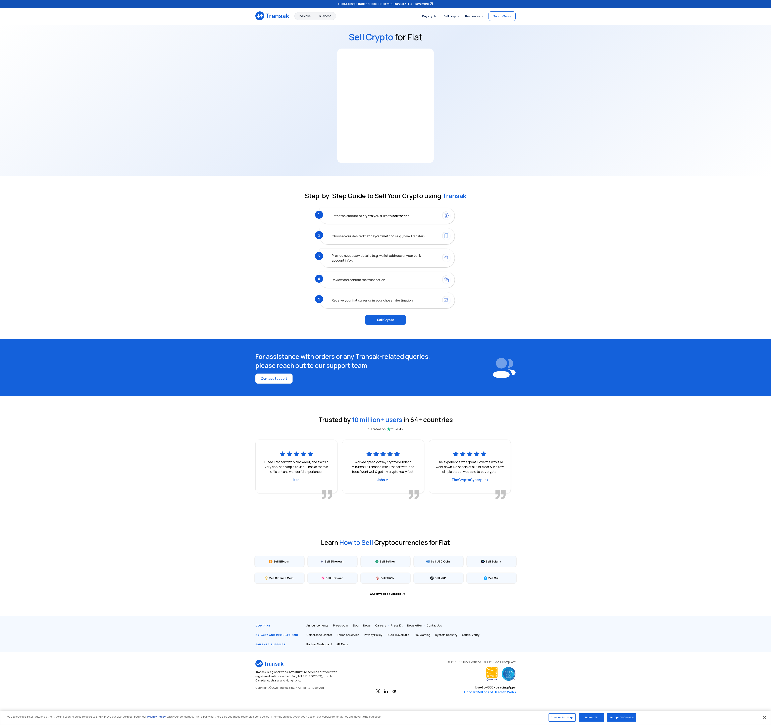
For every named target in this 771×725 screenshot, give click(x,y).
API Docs (342, 644)
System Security (446, 635)
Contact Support (274, 378)
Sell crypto (451, 16)
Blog (356, 625)
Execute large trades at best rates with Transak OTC (383, 4)
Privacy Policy (373, 635)
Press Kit (397, 625)
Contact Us (434, 625)
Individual (305, 16)
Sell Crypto (385, 320)
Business (325, 16)
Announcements (317, 625)
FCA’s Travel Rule (398, 635)
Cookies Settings (562, 717)
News (367, 625)
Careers (380, 625)
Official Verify (470, 635)
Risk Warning (422, 635)
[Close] (764, 717)
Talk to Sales (502, 16)
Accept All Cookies (621, 717)
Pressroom (340, 625)
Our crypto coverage (385, 594)
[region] (385, 718)
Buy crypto (429, 16)
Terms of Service (348, 635)
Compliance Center (319, 635)
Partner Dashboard (319, 644)
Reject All (591, 717)
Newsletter (414, 625)
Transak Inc (286, 687)
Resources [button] (472, 16)
